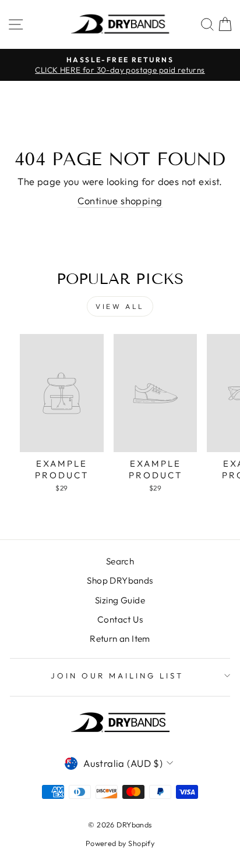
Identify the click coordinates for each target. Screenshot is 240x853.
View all (120, 306)
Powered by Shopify (120, 843)
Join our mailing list (117, 675)
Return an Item (120, 638)
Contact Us (120, 619)
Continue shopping (119, 200)
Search (120, 561)
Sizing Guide (120, 600)
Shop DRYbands (120, 580)
